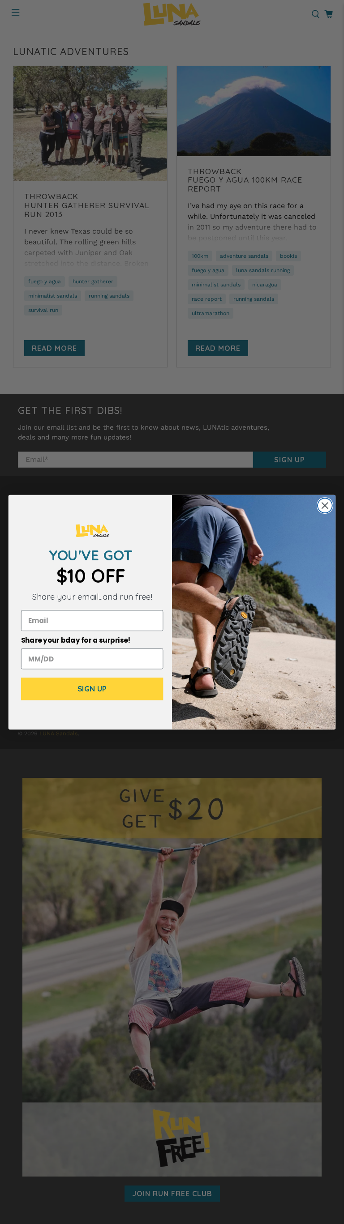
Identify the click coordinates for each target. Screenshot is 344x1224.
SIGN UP (92, 689)
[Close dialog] (325, 505)
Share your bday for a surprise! (76, 640)
